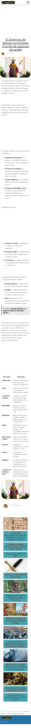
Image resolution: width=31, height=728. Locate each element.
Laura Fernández (9, 53)
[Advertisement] (15, 21)
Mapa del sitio (4, 722)
